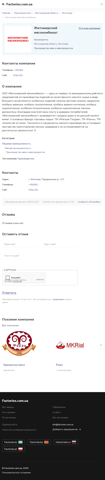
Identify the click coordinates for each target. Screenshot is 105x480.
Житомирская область (46, 13)
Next (100, 345)
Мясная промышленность (18, 148)
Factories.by (36, 442)
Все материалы (60, 417)
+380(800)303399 (38, 184)
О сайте (56, 412)
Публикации (58, 407)
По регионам (9, 417)
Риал (59, 365)
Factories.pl (10, 449)
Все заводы (8, 407)
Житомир (67, 13)
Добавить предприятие (65, 429)
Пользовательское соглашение (16, 472)
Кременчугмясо (14, 365)
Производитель (26, 158)
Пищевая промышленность (16, 143)
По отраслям (8, 412)
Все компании (10, 325)
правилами (58, 299)
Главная (6, 13)
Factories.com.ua (19, 4)
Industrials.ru (63, 442)
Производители (22, 13)
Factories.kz (10, 442)
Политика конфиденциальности (19, 429)
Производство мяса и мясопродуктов (25, 152)
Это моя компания (89, 28)
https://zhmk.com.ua (38, 189)
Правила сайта (9, 424)
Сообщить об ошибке (89, 201)
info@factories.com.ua (62, 424)
